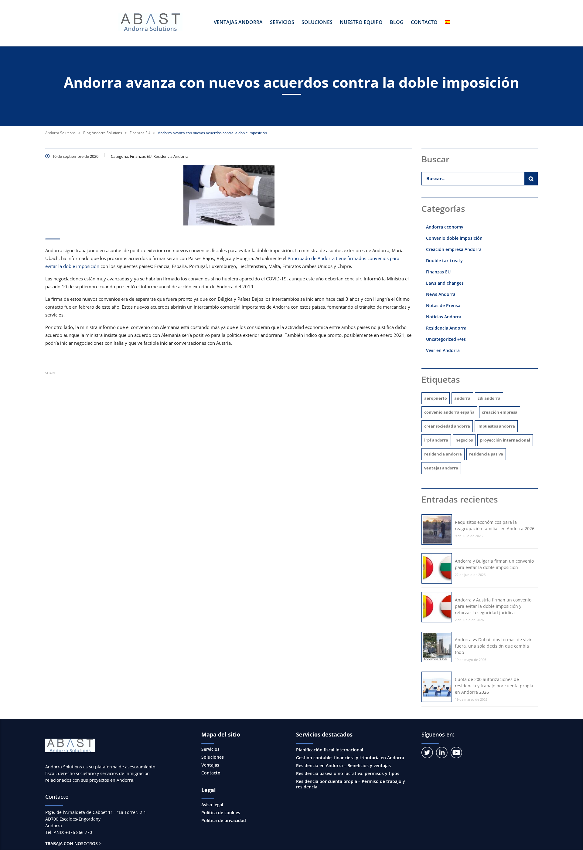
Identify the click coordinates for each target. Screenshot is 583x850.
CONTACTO (424, 22)
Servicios (210, 749)
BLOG (397, 22)
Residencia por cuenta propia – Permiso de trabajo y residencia (350, 784)
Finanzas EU (438, 272)
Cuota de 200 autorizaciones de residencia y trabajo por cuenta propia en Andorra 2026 (494, 685)
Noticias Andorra (443, 317)
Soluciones (212, 757)
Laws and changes (445, 283)
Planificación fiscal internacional (329, 750)
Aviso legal (212, 804)
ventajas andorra (441, 468)
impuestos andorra (496, 426)
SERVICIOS (282, 22)
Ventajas (210, 765)
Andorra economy (444, 227)
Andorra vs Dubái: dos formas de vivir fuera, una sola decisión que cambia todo (493, 646)
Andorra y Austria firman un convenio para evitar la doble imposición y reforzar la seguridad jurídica (493, 606)
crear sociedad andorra (447, 426)
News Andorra (440, 294)
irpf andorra (436, 440)
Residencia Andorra (446, 328)
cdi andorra (489, 398)
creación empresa (499, 412)
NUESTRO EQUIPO (361, 22)
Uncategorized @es (446, 339)
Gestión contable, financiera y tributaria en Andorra (350, 757)
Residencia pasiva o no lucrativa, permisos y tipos (347, 773)
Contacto (210, 772)
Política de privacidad (223, 820)
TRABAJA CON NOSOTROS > (73, 843)
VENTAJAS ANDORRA (238, 22)
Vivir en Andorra (443, 350)
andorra (462, 398)
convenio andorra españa (449, 412)
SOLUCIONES (317, 22)
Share (50, 373)
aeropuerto (435, 398)
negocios (464, 440)
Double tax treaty (444, 260)
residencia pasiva (486, 454)
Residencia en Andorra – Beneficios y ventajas (343, 765)
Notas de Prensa (443, 305)
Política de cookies (220, 812)
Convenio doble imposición (454, 238)
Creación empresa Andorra (454, 249)
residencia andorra (443, 454)
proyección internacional (505, 440)
